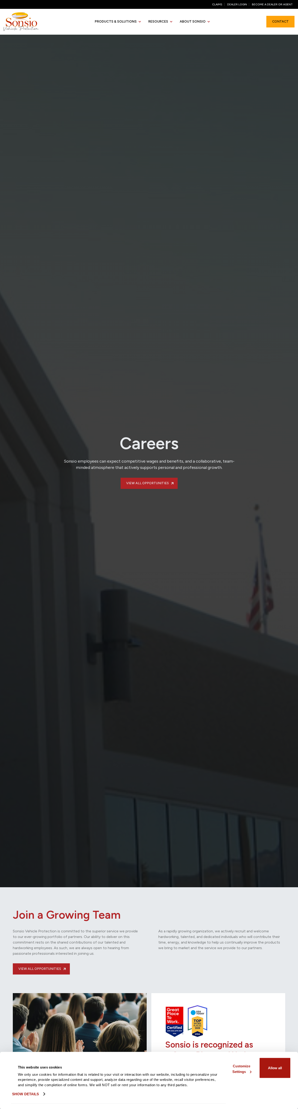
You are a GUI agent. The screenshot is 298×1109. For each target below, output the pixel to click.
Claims (217, 4)
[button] (118, 22)
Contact (280, 22)
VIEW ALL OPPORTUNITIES (150, 483)
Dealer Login (237, 4)
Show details (25, 1094)
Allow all (275, 1068)
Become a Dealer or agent (272, 4)
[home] (21, 21)
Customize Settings (241, 1068)
